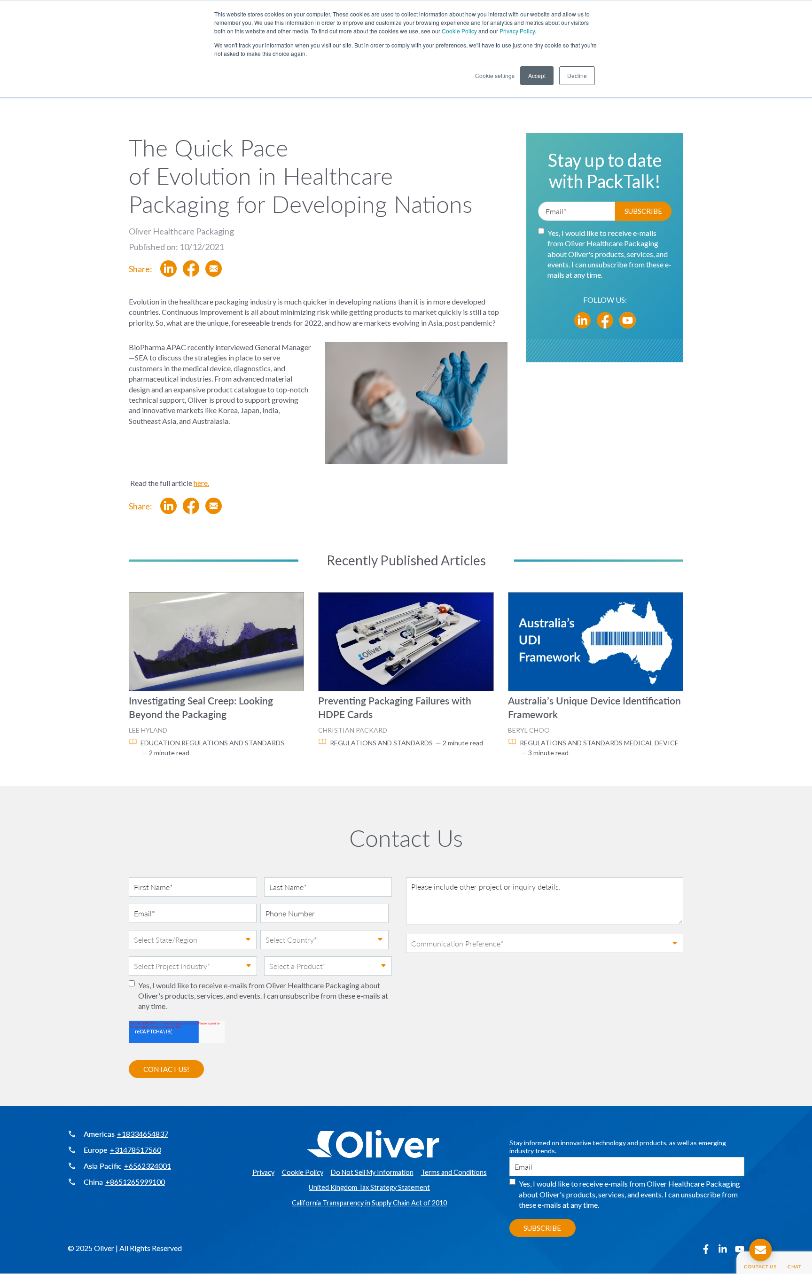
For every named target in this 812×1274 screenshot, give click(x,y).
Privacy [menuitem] (263, 1172)
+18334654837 (142, 1134)
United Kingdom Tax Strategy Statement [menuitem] (369, 1187)
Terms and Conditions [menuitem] (454, 1172)
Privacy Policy (517, 31)
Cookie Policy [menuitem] (302, 1172)
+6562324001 (147, 1166)
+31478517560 (135, 1150)
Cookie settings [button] (495, 75)
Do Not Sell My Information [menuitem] (372, 1172)
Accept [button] (537, 75)
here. (201, 482)
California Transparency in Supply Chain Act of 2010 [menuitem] (369, 1203)
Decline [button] (577, 75)
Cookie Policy (459, 31)
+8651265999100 (135, 1182)
